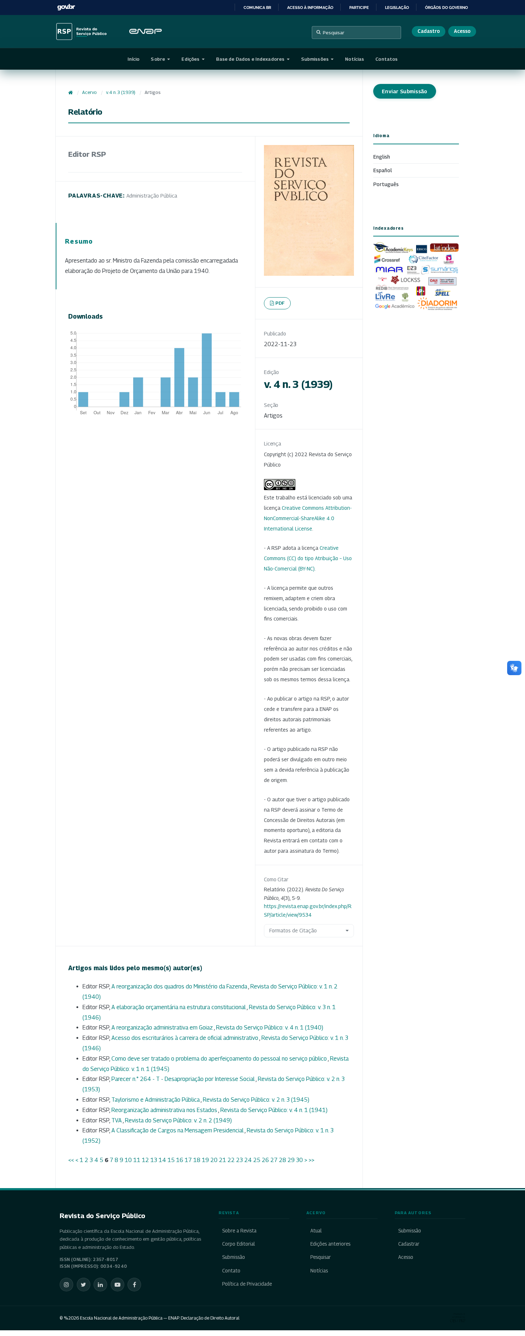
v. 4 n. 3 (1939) (120, 92)
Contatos (386, 59)
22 (231, 1160)
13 (153, 1160)
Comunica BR (257, 7)
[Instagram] (66, 1284)
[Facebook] (134, 1284)
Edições (190, 59)
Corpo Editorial (238, 1244)
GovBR (66, 7)
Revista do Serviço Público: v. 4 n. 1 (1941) (274, 1110)
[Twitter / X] (83, 1284)
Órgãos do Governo (446, 7)
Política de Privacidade (247, 1284)
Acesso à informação (310, 7)
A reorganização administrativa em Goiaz (162, 1027)
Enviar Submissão (405, 91)
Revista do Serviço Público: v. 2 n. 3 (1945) (256, 1099)
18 (196, 1160)
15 (171, 1160)
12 (145, 1160)
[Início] (70, 92)
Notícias (354, 59)
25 (256, 1160)
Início (134, 59)
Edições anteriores (330, 1244)
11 (136, 1160)
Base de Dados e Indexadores (251, 59)
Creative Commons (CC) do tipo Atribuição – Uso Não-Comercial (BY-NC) (308, 558)
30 (299, 1160)
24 (248, 1160)
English (381, 157)
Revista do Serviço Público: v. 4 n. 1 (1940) (269, 1027)
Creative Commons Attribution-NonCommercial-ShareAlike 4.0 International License (308, 518)
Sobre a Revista (239, 1230)
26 (265, 1160)
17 (188, 1160)
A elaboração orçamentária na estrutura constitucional (179, 1007)
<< (71, 1160)
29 (291, 1160)
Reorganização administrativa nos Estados (164, 1110)
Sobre (158, 59)
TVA (117, 1120)
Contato (231, 1270)
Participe (359, 7)
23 (239, 1160)
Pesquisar (333, 32)
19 (205, 1160)
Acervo (89, 92)
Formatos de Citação (293, 930)
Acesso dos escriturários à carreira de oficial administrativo (185, 1038)
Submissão (233, 1257)
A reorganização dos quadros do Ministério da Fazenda (179, 986)
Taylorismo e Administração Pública (156, 1099)
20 (214, 1160)
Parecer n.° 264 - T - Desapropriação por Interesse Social (183, 1079)
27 (274, 1160)
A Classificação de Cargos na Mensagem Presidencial (178, 1130)
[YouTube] (117, 1284)
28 (282, 1160)
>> (311, 1160)
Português (386, 184)
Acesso (462, 31)
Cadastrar (408, 1244)
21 (222, 1160)
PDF (280, 303)
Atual (315, 1230)
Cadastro (429, 31)
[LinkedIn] (100, 1284)
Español (382, 170)
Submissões (315, 59)
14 (162, 1160)
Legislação (397, 7)
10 (128, 1160)
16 (179, 1160)
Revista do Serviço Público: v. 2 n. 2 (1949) (178, 1120)
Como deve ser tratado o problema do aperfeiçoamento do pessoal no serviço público (219, 1058)
